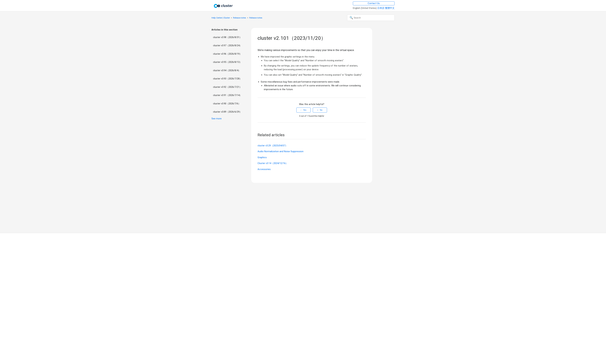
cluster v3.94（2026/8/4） (227, 70)
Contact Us (374, 3)
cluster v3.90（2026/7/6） (227, 103)
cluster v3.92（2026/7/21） (227, 87)
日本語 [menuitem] (381, 8)
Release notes (239, 18)
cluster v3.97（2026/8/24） (227, 45)
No (321, 110)
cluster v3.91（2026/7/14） (227, 95)
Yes (304, 110)
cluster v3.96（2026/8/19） (227, 53)
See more (216, 118)
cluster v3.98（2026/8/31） (227, 37)
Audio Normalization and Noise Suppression (280, 151)
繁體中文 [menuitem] (390, 8)
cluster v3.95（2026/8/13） (227, 62)
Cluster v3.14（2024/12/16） (273, 163)
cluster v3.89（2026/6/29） (227, 111)
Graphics (262, 157)
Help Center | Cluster (220, 18)
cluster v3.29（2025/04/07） (273, 145)
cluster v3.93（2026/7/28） (227, 78)
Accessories (264, 169)
